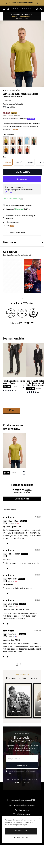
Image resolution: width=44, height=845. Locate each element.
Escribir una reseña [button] (22, 499)
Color (8, 134)
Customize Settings (21, 837)
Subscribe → (22, 765)
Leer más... (15, 129)
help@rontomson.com (24, 814)
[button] (6, 3)
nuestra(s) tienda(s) (25, 205)
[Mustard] (6, 150)
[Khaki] (34, 141)
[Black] (20, 141)
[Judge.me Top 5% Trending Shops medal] (33, 313)
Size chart (8, 100)
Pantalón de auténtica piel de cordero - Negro (14, 382)
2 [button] (20, 664)
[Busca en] (8, 8)
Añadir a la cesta (23, 172)
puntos (12, 226)
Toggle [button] (41, 242)
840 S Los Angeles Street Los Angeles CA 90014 (22, 800)
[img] (8, 517)
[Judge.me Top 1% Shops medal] (22, 313)
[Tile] (27, 150)
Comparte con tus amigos (17, 232)
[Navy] (13, 150)
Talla (4, 157)
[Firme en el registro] (37, 8)
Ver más (12, 410)
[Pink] (20, 150)
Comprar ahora (22, 179)
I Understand (21, 830)
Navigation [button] (4, 8)
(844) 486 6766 (24, 810)
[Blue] (27, 141)
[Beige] (13, 141)
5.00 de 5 (28, 490)
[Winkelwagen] (41, 8)
